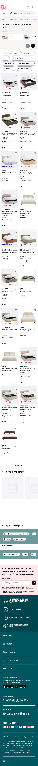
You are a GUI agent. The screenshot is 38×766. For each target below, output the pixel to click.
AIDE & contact (8, 636)
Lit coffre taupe (19, 539)
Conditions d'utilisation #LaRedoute (22, 745)
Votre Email (6, 579)
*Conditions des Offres (9, 750)
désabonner (5, 591)
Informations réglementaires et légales (14, 741)
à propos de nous (9, 652)
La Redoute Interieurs (11, 554)
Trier (5, 53)
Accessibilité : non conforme (21, 752)
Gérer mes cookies (26, 748)
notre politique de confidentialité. (12, 592)
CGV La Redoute (7, 737)
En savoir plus (15, 682)
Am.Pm (34, 554)
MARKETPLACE (7, 669)
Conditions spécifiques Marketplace (25, 737)
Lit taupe (7, 539)
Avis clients (6, 745)
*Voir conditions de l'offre (9, 587)
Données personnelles (12, 748)
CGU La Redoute (25, 743)
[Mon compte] (27, 6)
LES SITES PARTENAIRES (10, 660)
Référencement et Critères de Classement (17, 739)
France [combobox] (8, 761)
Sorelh (25, 554)
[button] (33, 6)
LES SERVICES (7, 644)
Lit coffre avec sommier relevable (16, 534)
